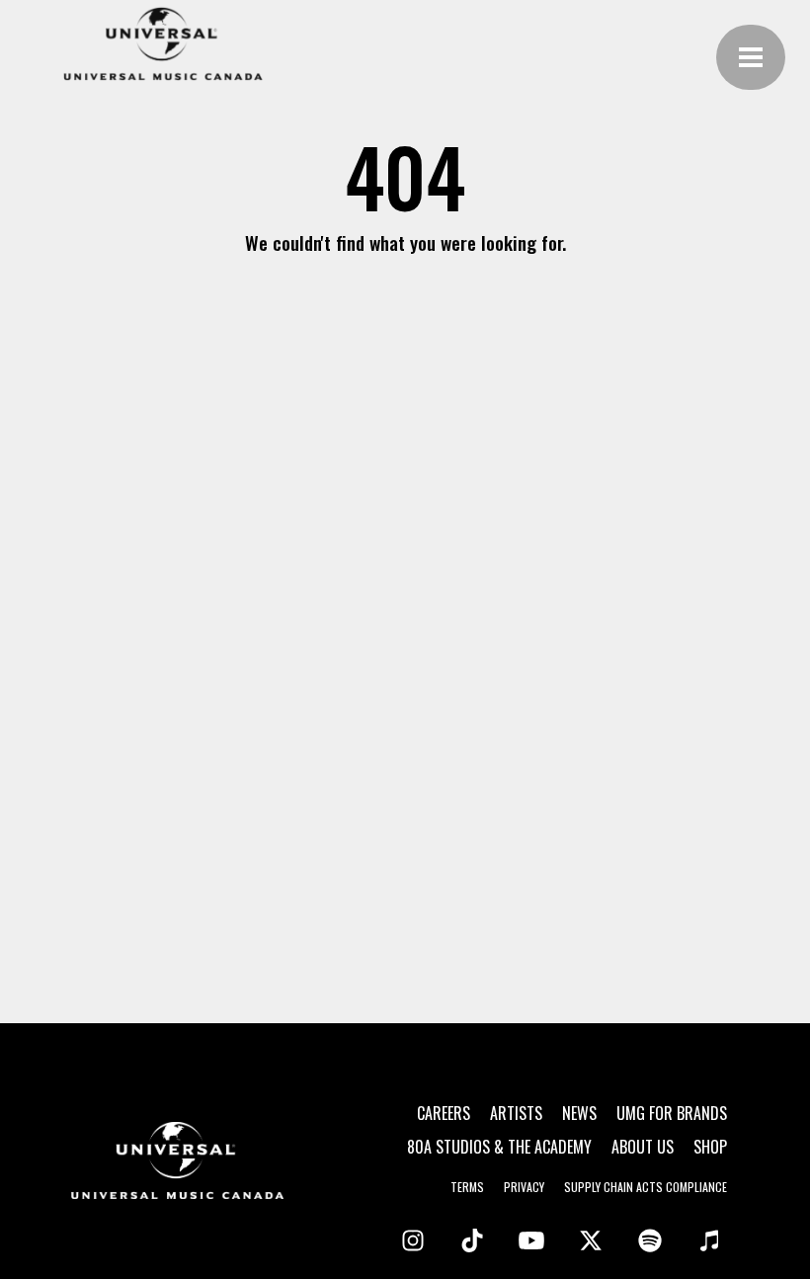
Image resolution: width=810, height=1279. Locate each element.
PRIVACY (524, 1186)
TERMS (467, 1186)
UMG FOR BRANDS (671, 1113)
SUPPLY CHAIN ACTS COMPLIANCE (645, 1186)
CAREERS (443, 1113)
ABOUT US (642, 1147)
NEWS (579, 1113)
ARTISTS (516, 1113)
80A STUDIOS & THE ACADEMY (499, 1147)
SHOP (710, 1147)
